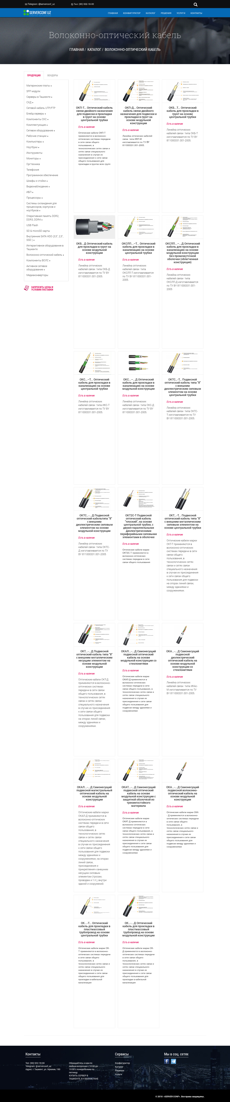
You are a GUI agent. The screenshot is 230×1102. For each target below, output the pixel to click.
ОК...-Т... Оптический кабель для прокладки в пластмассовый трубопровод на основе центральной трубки (94, 929)
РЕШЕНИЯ (166, 13)
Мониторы (32, 158)
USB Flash (32, 225)
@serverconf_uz (46, 3)
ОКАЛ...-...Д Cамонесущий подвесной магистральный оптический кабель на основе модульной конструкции (94, 793)
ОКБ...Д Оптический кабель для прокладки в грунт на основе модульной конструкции (94, 248)
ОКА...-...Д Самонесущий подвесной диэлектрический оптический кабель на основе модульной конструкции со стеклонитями (182, 660)
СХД (28, 102)
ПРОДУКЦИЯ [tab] (34, 75)
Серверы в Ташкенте (38, 96)
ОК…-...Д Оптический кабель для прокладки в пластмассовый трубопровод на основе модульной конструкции (138, 929)
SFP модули (33, 91)
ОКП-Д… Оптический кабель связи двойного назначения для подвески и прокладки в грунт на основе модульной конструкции (138, 115)
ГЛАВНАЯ (113, 13)
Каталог (119, 1066)
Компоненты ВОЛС (37, 260)
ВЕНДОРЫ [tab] (52, 75)
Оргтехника (33, 164)
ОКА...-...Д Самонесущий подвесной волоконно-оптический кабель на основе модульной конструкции (182, 793)
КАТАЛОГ (151, 13)
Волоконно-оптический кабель (44, 254)
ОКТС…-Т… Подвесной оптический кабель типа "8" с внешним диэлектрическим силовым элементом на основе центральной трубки (182, 387)
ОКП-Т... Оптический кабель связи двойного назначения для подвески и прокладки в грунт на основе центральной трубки (94, 114)
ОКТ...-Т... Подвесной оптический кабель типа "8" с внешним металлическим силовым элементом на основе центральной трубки (182, 521)
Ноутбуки (31, 147)
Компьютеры (34, 141)
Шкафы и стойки (36, 180)
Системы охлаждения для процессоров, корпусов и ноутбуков (41, 207)
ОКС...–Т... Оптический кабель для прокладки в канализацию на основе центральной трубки (94, 383)
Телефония (32, 169)
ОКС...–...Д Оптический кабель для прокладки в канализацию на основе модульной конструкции (138, 383)
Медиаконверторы (37, 275)
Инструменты (34, 152)
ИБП (28, 192)
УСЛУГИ (181, 13)
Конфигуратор (122, 1062)
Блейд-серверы (35, 113)
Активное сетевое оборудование (36, 267)
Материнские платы (38, 85)
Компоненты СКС (36, 119)
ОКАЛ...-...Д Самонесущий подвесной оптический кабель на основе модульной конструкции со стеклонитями (138, 657)
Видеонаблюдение (37, 186)
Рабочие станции (36, 135)
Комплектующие (36, 124)
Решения (119, 1070)
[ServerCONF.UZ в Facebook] (166, 1061)
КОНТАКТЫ (196, 13)
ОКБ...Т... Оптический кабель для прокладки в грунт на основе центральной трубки (183, 112)
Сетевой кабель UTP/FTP (40, 107)
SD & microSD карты (38, 230)
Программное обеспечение (42, 175)
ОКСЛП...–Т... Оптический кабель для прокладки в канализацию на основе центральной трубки (138, 248)
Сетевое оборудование (39, 130)
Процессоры (33, 197)
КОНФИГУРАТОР (132, 13)
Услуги (118, 1074)
